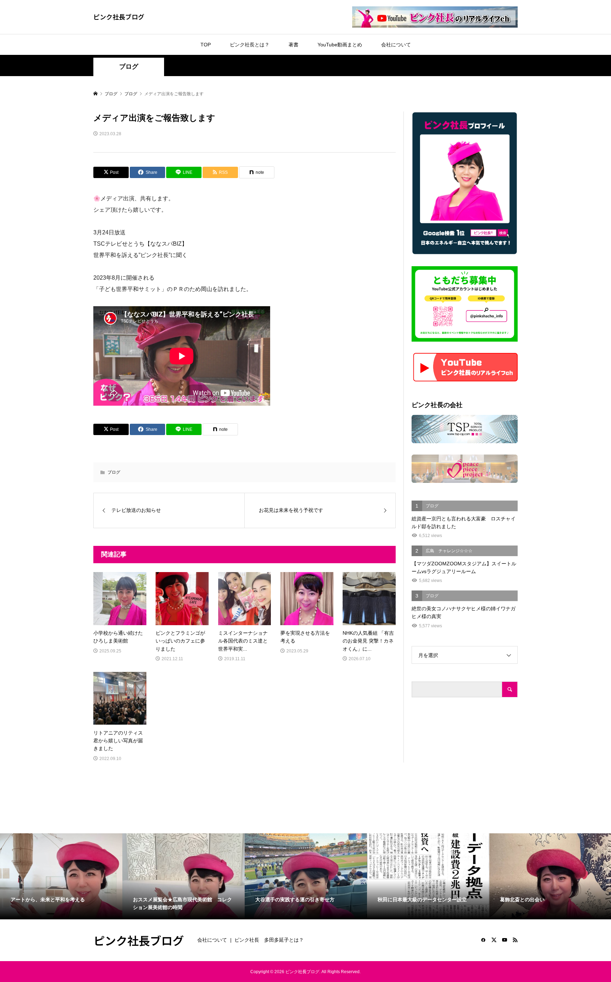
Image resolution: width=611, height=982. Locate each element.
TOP (205, 44)
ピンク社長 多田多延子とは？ (269, 940)
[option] (61, 876)
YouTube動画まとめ (340, 44)
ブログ (128, 66)
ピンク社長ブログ (118, 16)
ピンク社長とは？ (249, 44)
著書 (293, 44)
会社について (396, 44)
